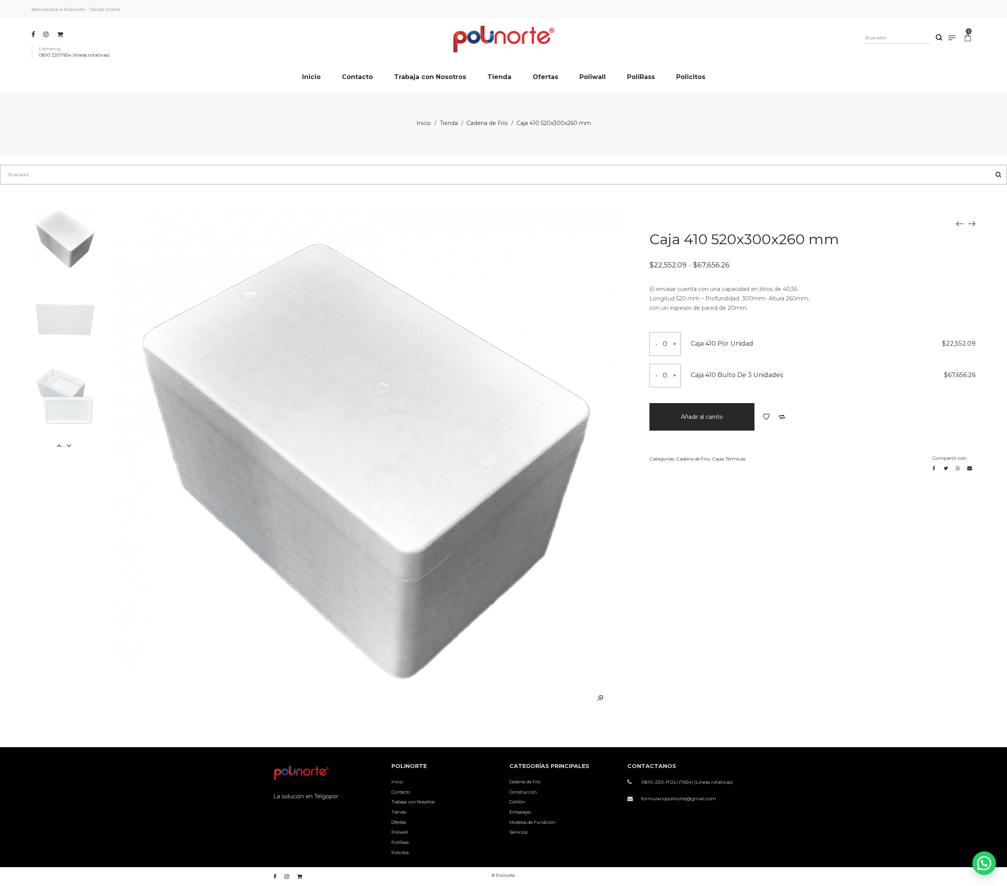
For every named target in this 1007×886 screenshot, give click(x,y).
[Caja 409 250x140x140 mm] (960, 223)
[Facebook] (34, 34)
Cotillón (517, 802)
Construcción (523, 792)
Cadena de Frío (487, 123)
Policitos (400, 852)
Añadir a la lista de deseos (766, 417)
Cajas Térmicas (728, 459)
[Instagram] (47, 34)
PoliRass (400, 842)
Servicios (518, 832)
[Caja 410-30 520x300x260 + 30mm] (972, 223)
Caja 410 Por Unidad (722, 343)
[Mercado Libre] (61, 34)
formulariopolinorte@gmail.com (678, 798)
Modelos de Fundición (532, 822)
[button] (984, 863)
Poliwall (399, 832)
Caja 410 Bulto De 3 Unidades (737, 375)
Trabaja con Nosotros (413, 802)
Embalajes (520, 812)
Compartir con (949, 458)
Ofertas (398, 822)
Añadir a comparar (782, 417)
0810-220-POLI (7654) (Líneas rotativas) (687, 782)
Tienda (449, 123)
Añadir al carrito (702, 416)
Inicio (424, 123)
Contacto (400, 792)
